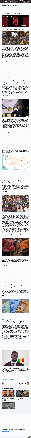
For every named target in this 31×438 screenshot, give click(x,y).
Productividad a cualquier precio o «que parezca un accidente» (8, 399)
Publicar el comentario (5, 431)
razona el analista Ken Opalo (7, 86)
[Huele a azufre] (8, 405)
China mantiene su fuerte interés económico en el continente (13, 277)
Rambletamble (8, 1)
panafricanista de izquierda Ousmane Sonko (21, 377)
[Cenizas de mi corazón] (22, 393)
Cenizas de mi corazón (19, 398)
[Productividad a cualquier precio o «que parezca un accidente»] (8, 393)
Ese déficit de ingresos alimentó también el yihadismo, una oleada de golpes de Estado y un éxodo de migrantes (15, 338)
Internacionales (16, 13)
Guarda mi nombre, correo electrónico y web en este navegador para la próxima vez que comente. (13, 429)
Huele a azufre (4, 410)
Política (19, 13)
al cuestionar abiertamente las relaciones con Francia (10, 91)
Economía (12, 13)
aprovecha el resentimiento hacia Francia (8, 236)
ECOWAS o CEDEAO (21, 321)
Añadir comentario (4, 422)
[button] (15, 38)
